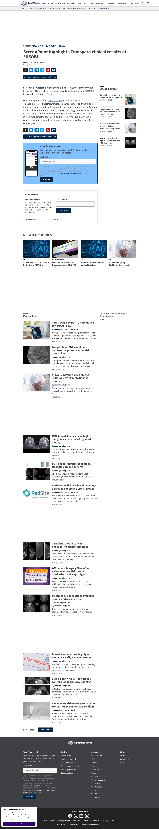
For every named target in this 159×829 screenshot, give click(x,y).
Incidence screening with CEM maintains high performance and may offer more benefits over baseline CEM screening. (74, 557)
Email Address (46, 157)
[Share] (31, 70)
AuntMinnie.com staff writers (35, 62)
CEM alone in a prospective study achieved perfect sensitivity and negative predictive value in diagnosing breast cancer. (74, 692)
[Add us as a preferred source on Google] (53, 70)
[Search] (143, 3)
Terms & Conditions (80, 821)
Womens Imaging (48, 46)
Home (113, 821)
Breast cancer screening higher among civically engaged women (72, 656)
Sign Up (46, 179)
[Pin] (48, 70)
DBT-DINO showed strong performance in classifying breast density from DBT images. (72, 475)
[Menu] (148, 3)
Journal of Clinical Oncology (61, 110)
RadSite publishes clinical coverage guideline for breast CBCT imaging (74, 487)
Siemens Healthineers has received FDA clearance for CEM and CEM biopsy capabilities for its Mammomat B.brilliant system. (73, 716)
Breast (62, 46)
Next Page (45, 730)
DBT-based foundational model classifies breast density (72, 465)
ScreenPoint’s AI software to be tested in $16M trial (36, 263)
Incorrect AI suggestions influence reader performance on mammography (73, 599)
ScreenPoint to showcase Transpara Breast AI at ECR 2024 (64, 265)
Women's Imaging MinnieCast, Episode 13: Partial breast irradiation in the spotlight (71, 571)
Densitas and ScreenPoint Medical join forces (92, 263)
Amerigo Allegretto (62, 357)
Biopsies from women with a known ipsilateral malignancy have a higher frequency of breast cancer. (73, 452)
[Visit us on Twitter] (76, 816)
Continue (63, 211)
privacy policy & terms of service (72, 173)
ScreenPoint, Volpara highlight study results (119, 263)
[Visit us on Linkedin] (81, 816)
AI (24, 260)
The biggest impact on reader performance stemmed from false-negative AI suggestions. (73, 610)
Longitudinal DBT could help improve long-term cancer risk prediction (110, 111)
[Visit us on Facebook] (70, 816)
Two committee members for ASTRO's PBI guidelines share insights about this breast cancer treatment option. (72, 584)
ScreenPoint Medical (33, 87)
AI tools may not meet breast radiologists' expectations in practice (110, 126)
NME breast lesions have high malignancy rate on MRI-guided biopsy (110, 140)
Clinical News (30, 46)
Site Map (104, 821)
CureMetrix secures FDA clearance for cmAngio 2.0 (111, 96)
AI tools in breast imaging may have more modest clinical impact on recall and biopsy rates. (72, 391)
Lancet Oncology (56, 100)
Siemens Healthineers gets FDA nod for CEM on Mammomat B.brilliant (74, 705)
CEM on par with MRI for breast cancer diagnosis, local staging (71, 680)
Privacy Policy (49, 821)
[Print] (25, 70)
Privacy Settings (63, 821)
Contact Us (94, 821)
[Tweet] (42, 70)
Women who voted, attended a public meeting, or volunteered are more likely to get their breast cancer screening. (74, 667)
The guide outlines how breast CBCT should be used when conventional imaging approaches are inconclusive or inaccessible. (74, 499)
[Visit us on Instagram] (87, 816)
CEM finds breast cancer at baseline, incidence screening (70, 545)
